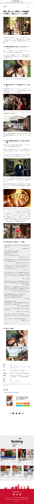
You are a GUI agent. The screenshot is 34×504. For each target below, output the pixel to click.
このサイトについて (8, 497)
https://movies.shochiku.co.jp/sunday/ (11, 392)
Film (4, 2)
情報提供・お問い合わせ (25, 497)
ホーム (2, 2)
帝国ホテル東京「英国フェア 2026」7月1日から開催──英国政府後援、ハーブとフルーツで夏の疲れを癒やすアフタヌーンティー (25, 459)
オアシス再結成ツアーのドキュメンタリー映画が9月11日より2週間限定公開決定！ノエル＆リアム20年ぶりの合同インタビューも (28, 473)
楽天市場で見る (26, 403)
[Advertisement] (17, 425)
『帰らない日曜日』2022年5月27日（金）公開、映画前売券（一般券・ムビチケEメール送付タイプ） (22, 398)
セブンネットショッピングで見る (26, 405)
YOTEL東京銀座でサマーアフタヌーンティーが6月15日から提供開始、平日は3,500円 (17, 473)
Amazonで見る (19, 403)
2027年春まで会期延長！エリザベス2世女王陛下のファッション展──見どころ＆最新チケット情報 (5, 473)
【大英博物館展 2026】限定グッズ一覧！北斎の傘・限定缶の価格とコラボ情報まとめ (8, 459)
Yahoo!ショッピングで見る (19, 405)
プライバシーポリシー (16, 497)
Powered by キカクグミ (17, 501)
